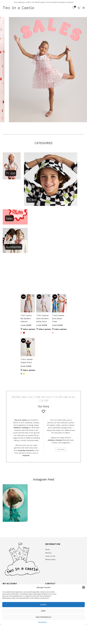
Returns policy (50, 559)
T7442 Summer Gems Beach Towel (58, 318)
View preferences (43, 617)
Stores (47, 549)
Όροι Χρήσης (42, 622)
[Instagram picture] (37, 491)
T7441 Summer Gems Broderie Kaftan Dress (42, 318)
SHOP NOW (61, 449)
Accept (43, 604)
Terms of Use (50, 556)
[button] (83, 587)
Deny (43, 611)
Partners (48, 553)
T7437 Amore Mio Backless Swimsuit (26, 318)
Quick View (33, 296)
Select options (29, 329)
